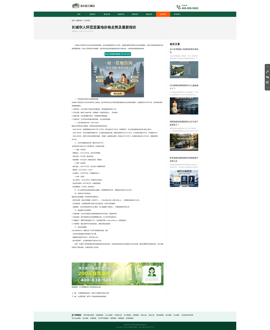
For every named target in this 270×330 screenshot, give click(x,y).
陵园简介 (93, 14)
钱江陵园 (168, 315)
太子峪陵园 (82, 287)
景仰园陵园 (160, 315)
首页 (78, 14)
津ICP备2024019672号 (146, 327)
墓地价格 (107, 14)
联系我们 (177, 14)
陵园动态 (163, 14)
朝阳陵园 (136, 315)
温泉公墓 (151, 315)
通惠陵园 (121, 318)
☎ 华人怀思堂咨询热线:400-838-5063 (117, 54)
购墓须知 (149, 14)
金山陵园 (85, 318)
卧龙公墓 (98, 287)
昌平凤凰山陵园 (89, 315)
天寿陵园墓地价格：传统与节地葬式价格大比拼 (93, 293)
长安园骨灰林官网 (187, 315)
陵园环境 (121, 14)
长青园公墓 (118, 315)
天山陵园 (176, 315)
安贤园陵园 (99, 315)
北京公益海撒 (76, 318)
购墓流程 (135, 14)
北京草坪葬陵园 (103, 318)
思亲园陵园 (129, 318)
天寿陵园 (87, 200)
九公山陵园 (108, 315)
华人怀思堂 (81, 45)
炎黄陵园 (93, 318)
